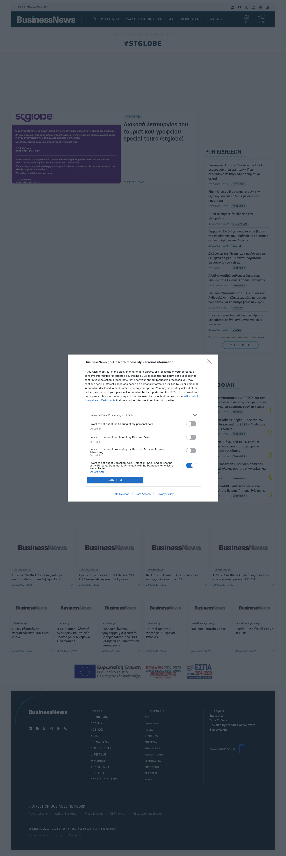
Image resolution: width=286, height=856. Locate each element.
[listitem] (143, 415)
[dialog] (143, 428)
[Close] (210, 362)
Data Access (143, 493)
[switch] (191, 423)
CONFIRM (115, 480)
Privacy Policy (165, 493)
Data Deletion (121, 493)
